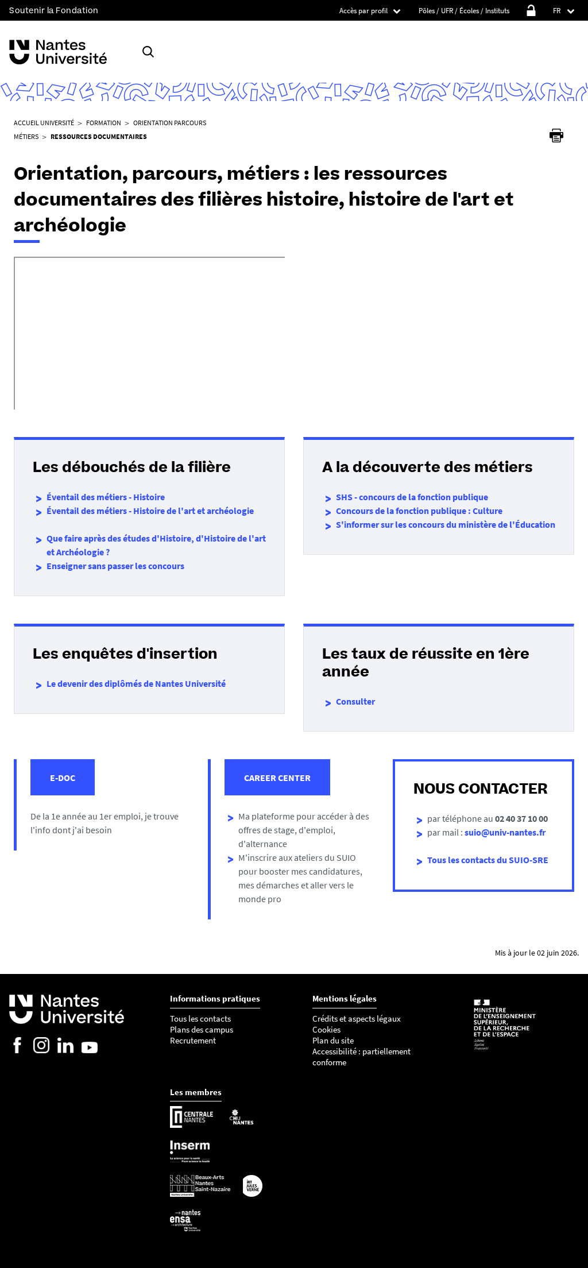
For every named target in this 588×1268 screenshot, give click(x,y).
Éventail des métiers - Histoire (106, 496)
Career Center (277, 777)
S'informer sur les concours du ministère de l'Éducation (445, 524)
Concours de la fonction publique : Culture (419, 510)
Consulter (355, 701)
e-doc (62, 777)
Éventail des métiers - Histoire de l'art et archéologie (150, 510)
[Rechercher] (148, 52)
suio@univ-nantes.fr (505, 832)
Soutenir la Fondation (54, 11)
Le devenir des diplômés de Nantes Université (136, 683)
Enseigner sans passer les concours (115, 565)
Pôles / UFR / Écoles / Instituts (464, 11)
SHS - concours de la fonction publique (412, 496)
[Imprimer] (556, 135)
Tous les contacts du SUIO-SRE (487, 859)
